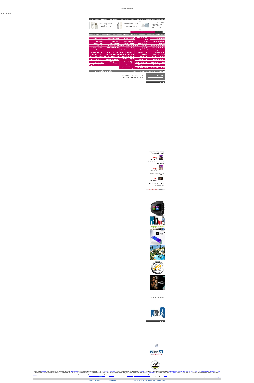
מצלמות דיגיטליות (172, 371)
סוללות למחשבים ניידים (150, 372)
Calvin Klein (160, 38)
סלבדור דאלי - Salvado (157, 62)
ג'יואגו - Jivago (159, 50)
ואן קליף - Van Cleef (112, 54)
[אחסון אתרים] (94, 380)
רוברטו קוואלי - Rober (157, 67)
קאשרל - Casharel (158, 65)
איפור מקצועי (147, 376)
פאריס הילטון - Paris (142, 62)
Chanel (161, 43)
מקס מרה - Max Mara (111, 59)
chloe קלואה (98, 41)
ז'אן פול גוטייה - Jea (158, 56)
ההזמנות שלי (136, 34)
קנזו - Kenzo (129, 65)
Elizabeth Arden (113, 38)
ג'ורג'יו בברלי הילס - (112, 47)
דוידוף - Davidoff (143, 52)
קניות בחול (174, 372)
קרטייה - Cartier (113, 65)
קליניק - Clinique (143, 65)
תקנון (122, 34)
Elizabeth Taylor (97, 38)
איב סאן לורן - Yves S (157, 45)
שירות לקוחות (113, 34)
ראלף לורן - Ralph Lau (95, 65)
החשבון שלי (154, 34)
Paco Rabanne (128, 41)
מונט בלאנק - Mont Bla (127, 59)
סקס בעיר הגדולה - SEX (127, 62)
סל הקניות (145, 34)
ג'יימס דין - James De (142, 50)
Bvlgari (146, 41)
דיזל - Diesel (144, 54)
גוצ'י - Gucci (129, 47)
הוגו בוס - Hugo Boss (126, 54)
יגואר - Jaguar (144, 56)
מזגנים (184, 371)
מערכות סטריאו (142, 371)
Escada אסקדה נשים (127, 38)
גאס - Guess (98, 45)
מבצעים (151, 32)
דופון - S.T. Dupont (96, 52)
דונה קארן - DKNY (112, 52)
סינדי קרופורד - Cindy (96, 59)
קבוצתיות (135, 32)
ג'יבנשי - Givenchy (96, 47)
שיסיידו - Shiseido (142, 67)
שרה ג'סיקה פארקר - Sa (127, 67)
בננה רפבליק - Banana (126, 45)
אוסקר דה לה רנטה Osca (142, 38)
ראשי (158, 32)
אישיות (143, 32)
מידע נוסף (152, 157)
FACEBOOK (92, 376)
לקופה (106, 71)
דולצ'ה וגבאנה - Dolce (126, 52)
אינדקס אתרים (218, 377)
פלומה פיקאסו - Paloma (113, 62)
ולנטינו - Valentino (97, 54)
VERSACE (115, 41)
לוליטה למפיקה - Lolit (96, 56)
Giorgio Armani (128, 43)
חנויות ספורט (198, 371)
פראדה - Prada (98, 62)
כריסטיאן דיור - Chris (127, 56)
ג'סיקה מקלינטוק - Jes (111, 50)
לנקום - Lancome (158, 59)
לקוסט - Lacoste (143, 59)
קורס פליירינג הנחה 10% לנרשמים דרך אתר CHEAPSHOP (100, 19)
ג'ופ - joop (145, 47)
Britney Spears (97, 43)
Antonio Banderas (158, 41)
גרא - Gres (99, 50)
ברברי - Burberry (113, 45)
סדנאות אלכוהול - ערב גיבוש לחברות (129, 19)
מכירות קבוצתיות (74, 371)
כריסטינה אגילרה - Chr (111, 56)
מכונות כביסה (179, 371)
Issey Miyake (114, 43)
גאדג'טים (192, 371)
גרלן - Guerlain (159, 52)
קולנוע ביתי (203, 371)
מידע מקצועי (93, 34)
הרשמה (162, 34)
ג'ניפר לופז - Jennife (127, 50)
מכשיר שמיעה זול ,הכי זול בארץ (151, 19)
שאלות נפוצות (102, 34)
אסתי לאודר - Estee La (141, 45)
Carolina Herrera (143, 43)
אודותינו (129, 34)
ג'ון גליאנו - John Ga (158, 47)
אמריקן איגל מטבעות (131, 376)
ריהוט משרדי (43, 371)
